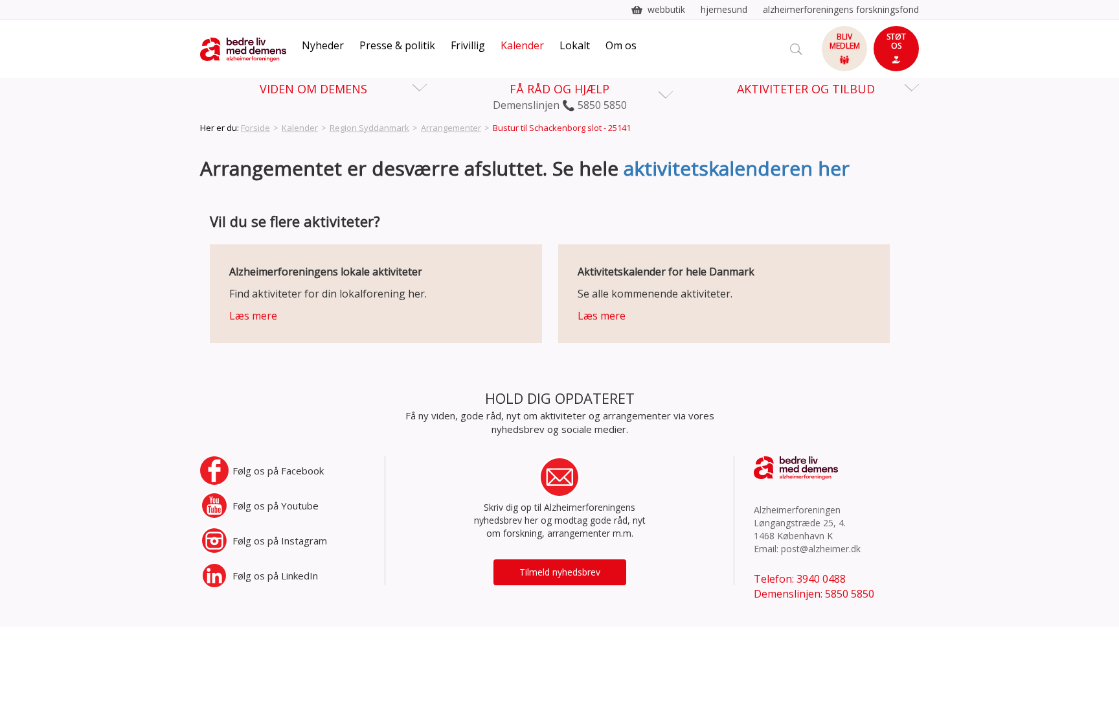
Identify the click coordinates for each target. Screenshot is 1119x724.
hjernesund (724, 9)
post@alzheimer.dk (821, 549)
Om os (621, 45)
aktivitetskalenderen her (737, 168)
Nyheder (323, 45)
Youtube (275, 505)
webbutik (666, 9)
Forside (255, 128)
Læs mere (253, 316)
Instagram (279, 540)
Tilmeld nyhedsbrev (559, 572)
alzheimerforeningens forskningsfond (841, 9)
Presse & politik (397, 45)
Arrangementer (451, 128)
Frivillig (468, 45)
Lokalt (575, 45)
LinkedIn (275, 575)
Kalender (522, 45)
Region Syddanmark (369, 128)
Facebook (278, 470)
